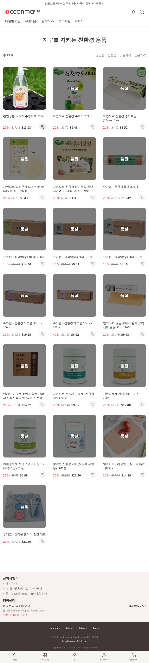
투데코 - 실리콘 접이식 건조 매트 (24, 534)
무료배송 (31, 21)
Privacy (83, 628)
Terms (96, 628)
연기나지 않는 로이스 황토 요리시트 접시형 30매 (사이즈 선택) (23, 395)
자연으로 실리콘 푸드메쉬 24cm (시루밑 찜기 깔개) (23, 188)
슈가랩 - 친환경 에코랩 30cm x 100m (22, 325)
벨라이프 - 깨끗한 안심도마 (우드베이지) (124, 466)
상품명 (112, 55)
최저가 (79, 21)
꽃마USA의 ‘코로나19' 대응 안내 (27, 593)
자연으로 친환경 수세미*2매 (71, 116)
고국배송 (64, 21)
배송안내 (11, 583)
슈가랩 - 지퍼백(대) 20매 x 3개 (72, 257)
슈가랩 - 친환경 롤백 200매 (120, 186)
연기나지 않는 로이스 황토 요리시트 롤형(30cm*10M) (123, 325)
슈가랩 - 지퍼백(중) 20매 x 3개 (122, 257)
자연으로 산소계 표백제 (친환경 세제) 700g (73, 395)
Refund (69, 628)
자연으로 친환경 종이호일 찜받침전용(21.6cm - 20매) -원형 (73, 188)
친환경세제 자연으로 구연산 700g (121, 395)
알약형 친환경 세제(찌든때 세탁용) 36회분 (73, 466)
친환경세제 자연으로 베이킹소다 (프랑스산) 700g (24, 466)
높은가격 (140, 55)
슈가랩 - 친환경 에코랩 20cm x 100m (72, 325)
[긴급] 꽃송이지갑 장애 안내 (24, 588)
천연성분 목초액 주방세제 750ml (24, 116)
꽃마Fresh (48, 21)
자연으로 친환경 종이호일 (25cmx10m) (120, 118)
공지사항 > (10, 578)
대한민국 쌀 (13, 21)
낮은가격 (125, 55)
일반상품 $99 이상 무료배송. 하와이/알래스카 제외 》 (74, 3)
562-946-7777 (137, 605)
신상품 (100, 55)
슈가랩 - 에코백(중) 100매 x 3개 (23, 257)
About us (55, 628)
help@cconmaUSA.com (74, 641)
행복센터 (9, 600)
